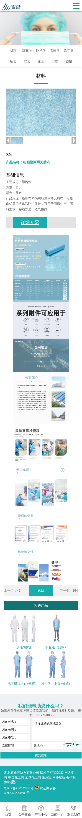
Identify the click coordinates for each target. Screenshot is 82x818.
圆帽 (69, 61)
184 (75, 590)
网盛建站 (58, 777)
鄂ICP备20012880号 (18, 788)
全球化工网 (33, 777)
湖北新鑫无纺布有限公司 (22, 772)
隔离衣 (27, 50)
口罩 (55, 61)
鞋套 (27, 61)
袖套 (13, 61)
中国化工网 (16, 777)
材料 (13, 50)
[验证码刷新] (72, 745)
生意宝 (46, 777)
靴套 (41, 61)
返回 (41, 590)
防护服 (41, 50)
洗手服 (69, 50)
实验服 (55, 50)
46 (18, 590)
